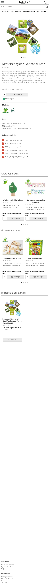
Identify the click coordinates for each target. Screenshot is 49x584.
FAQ (2, 569)
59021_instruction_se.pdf (13, 143)
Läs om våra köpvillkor (7, 565)
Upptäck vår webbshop (8, 567)
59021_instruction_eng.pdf (13, 140)
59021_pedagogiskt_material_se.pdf (16, 150)
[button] (21, 57)
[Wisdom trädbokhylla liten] (13, 189)
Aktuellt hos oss (6, 583)
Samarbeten (4, 581)
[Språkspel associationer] (13, 247)
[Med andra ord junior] (35, 247)
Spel (12, 11)
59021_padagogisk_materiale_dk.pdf (16, 153)
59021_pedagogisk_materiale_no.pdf (16, 157)
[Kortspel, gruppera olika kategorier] (35, 189)
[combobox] (24, 7)
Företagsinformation (7, 577)
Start (3, 11)
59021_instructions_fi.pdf (13, 147)
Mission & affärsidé (7, 579)
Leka (7, 11)
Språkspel (18, 11)
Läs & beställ (12, 339)
